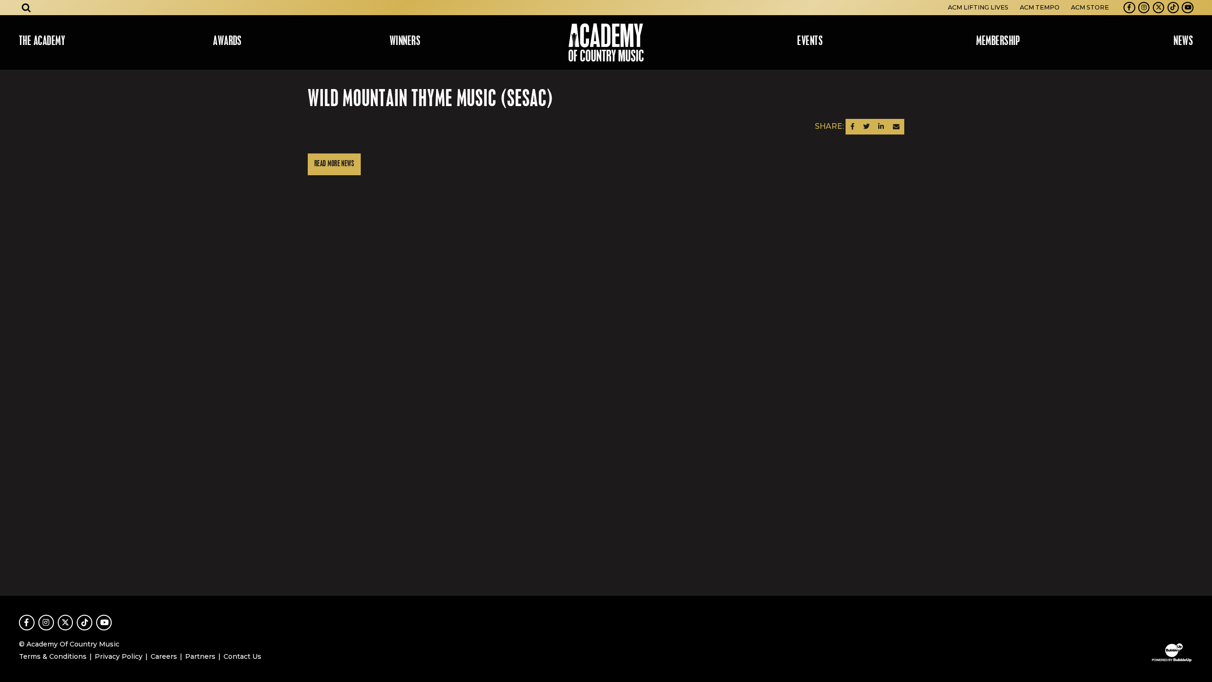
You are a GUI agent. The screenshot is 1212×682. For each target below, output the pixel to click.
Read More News (334, 164)
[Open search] (26, 7)
